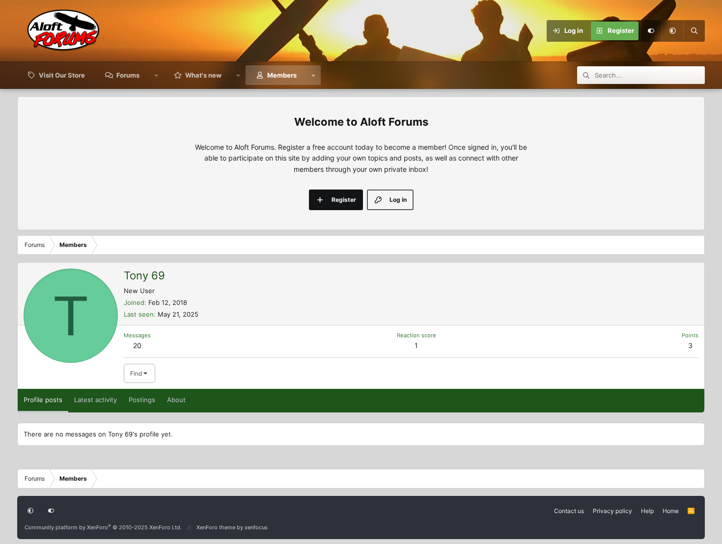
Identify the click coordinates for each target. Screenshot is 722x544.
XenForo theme (215, 527)
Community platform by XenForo (103, 527)
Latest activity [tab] (95, 400)
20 (137, 345)
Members (282, 75)
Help (647, 511)
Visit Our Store (62, 75)
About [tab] (176, 400)
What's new (203, 75)
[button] (672, 31)
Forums (127, 75)
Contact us (569, 511)
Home (671, 511)
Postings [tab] (142, 400)
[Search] (694, 31)
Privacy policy (612, 511)
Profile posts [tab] (43, 400)
